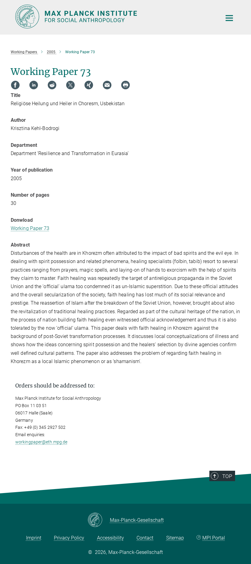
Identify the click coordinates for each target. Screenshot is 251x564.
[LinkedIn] (33, 85)
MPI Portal (213, 538)
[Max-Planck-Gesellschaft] (99, 520)
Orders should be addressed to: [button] (55, 386)
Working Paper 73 (30, 228)
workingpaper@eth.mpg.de (41, 442)
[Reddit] (52, 85)
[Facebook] (15, 85)
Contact (145, 538)
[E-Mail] (107, 85)
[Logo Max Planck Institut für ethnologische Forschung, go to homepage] (114, 16)
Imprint (33, 538)
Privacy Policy (69, 538)
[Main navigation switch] (229, 18)
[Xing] (88, 85)
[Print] (125, 85)
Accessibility (110, 538)
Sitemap (175, 538)
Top (227, 476)
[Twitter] (70, 85)
